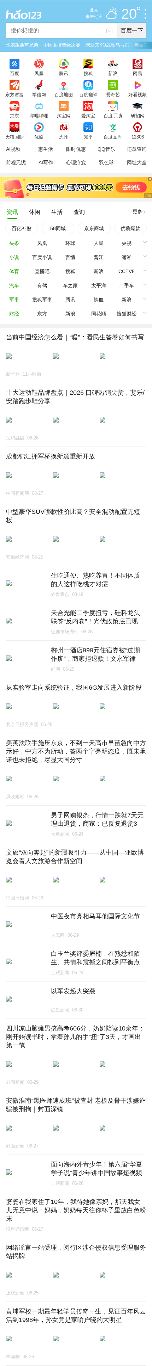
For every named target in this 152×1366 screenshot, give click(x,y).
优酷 (38, 136)
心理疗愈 (76, 162)
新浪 (112, 73)
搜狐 (88, 73)
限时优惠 (76, 149)
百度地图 (63, 94)
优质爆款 (130, 228)
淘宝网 (64, 115)
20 (129, 14)
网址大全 (137, 162)
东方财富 (14, 94)
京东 (14, 115)
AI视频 (13, 149)
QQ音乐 (106, 149)
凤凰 (38, 73)
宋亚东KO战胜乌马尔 (107, 45)
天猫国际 (14, 136)
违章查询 (137, 149)
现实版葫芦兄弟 (22, 45)
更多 (137, 211)
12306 (137, 136)
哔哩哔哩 (39, 115)
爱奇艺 (113, 94)
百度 (14, 73)
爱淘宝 (88, 115)
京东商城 (94, 228)
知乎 (88, 136)
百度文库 (113, 136)
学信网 (39, 94)
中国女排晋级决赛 (61, 45)
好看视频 (137, 94)
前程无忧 (16, 162)
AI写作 (46, 162)
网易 (137, 73)
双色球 (106, 162)
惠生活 (45, 149)
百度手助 (113, 115)
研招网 (138, 115)
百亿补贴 (21, 228)
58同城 (58, 228)
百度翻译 (88, 94)
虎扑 (63, 136)
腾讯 (63, 73)
